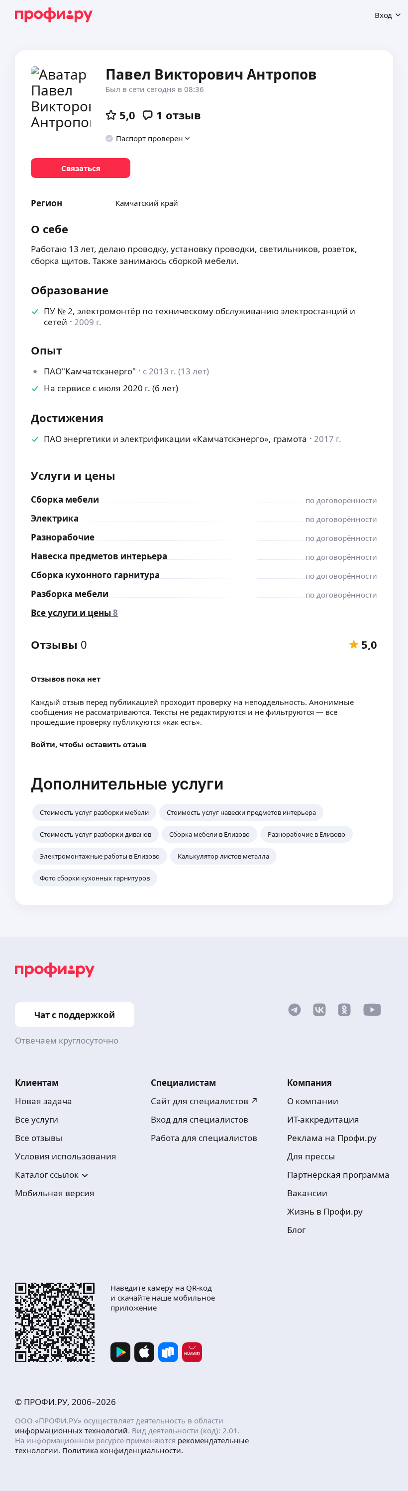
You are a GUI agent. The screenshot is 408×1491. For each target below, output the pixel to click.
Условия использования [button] (65, 1156)
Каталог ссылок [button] (47, 1174)
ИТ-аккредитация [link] (323, 1119)
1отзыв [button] (178, 115)
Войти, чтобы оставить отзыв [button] (88, 744)
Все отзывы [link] (38, 1137)
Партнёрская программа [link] (338, 1174)
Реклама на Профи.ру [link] (332, 1137)
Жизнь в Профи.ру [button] (325, 1211)
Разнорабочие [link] (63, 537)
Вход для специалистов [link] (199, 1119)
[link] (80, 168)
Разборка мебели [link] (69, 594)
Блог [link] (296, 1229)
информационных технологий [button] (71, 1430)
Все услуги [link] (36, 1119)
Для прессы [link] (311, 1156)
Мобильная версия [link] (55, 1193)
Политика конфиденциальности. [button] (122, 1450)
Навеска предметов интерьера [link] (99, 556)
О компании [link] (312, 1101)
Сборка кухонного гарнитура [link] (95, 575)
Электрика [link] (55, 518)
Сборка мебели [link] (65, 499)
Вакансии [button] (307, 1193)
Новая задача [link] (43, 1101)
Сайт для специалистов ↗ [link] (204, 1101)
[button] (148, 138)
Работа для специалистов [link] (204, 1137)
